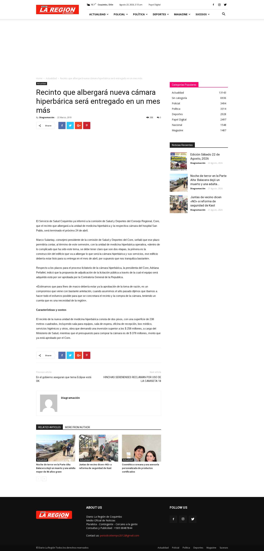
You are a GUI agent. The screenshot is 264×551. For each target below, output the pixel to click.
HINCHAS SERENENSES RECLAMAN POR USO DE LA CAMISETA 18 (132, 379)
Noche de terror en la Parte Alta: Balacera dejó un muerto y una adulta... (208, 180)
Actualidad (97, 14)
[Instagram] (219, 4)
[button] (223, 14)
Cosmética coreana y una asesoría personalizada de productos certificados (140, 468)
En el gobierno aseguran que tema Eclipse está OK (63, 379)
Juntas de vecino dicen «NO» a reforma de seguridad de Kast (205, 201)
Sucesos (201, 14)
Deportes (159, 14)
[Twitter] (225, 4)
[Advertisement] (132, 46)
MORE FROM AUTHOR (77, 427)
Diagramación (46, 117)
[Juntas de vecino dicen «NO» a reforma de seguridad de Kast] (98, 448)
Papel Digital (155, 4)
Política (139, 14)
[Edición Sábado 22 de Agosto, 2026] (179, 161)
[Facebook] (213, 4)
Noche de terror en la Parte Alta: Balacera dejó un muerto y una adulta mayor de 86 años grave (55, 468)
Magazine (180, 14)
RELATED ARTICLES (49, 427)
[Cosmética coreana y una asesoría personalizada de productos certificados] (141, 448)
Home (39, 78)
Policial (119, 14)
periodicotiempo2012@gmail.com (119, 535)
